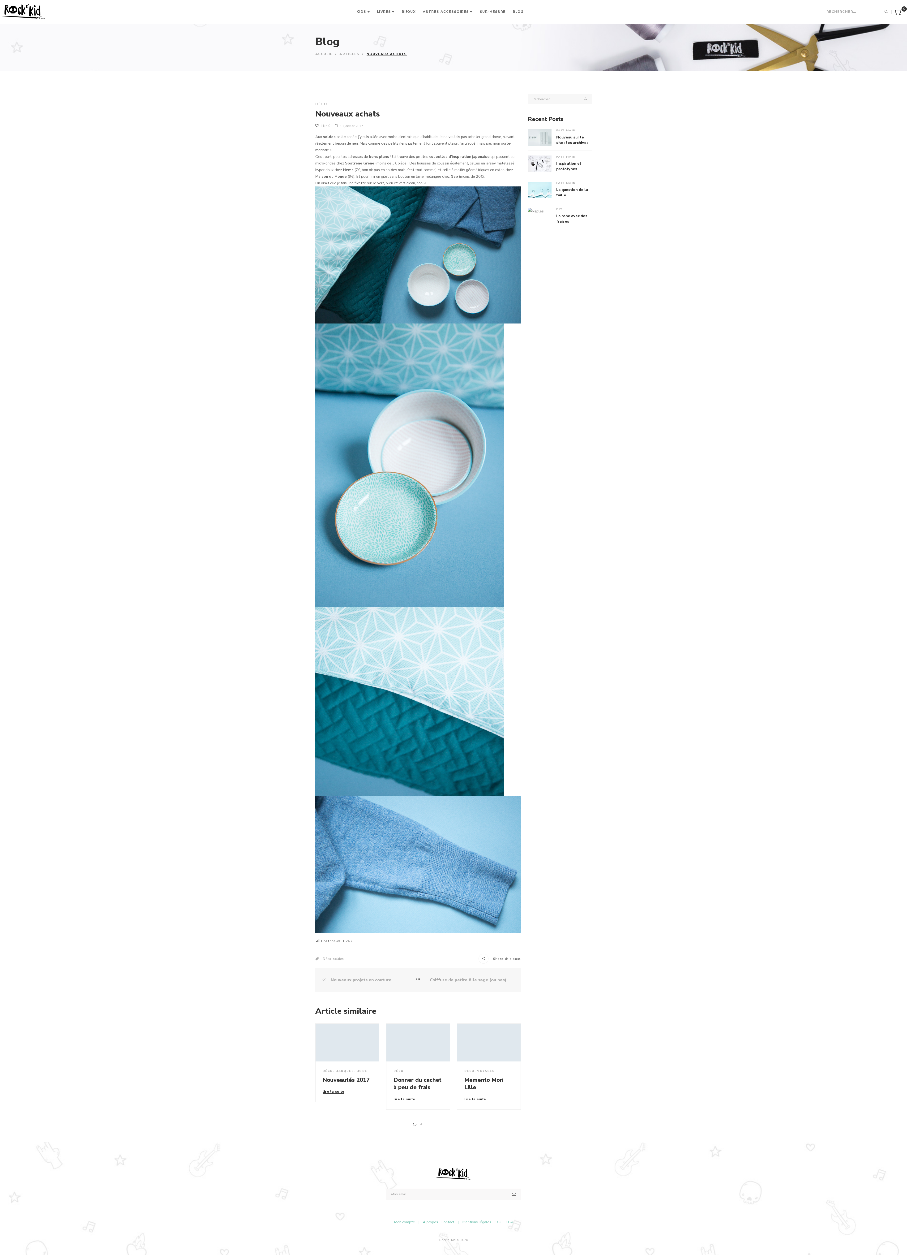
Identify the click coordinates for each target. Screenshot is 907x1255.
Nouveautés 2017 (346, 1080)
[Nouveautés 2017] (347, 1042)
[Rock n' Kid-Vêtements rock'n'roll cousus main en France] (23, 12)
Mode (361, 1071)
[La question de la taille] (540, 190)
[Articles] (418, 980)
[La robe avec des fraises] (540, 216)
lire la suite (333, 1092)
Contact (447, 1222)
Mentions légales (476, 1222)
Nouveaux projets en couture (360, 980)
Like (325, 126)
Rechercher (886, 11)
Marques (344, 1071)
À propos (430, 1222)
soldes (338, 959)
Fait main (566, 130)
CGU (498, 1222)
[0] (898, 13)
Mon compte (404, 1222)
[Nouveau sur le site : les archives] (540, 137)
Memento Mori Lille (484, 1083)
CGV (509, 1222)
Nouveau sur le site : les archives (572, 140)
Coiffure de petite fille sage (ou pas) (469, 980)
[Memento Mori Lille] (489, 1042)
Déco (321, 104)
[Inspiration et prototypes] (540, 163)
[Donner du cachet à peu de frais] (418, 1042)
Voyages (486, 1071)
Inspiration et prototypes (568, 166)
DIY (559, 209)
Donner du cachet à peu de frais (417, 1083)
